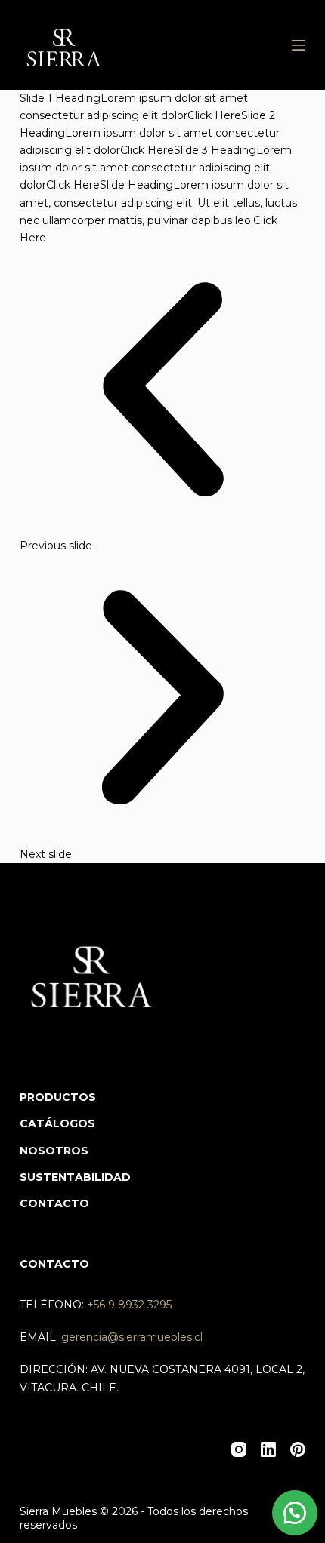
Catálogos (57, 1123)
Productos (58, 1097)
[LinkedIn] (268, 1449)
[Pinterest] (297, 1449)
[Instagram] (238, 1449)
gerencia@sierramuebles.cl (132, 1337)
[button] (294, 1512)
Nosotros (54, 1150)
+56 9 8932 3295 (129, 1304)
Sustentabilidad (75, 1177)
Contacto (54, 1203)
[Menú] (298, 45)
